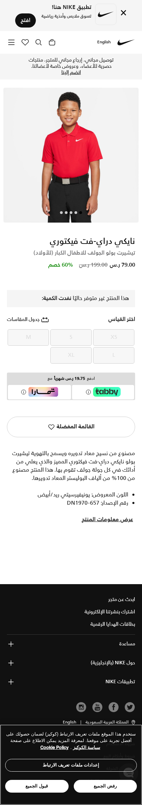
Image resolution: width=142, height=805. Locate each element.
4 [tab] (66, 212)
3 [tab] (71, 212)
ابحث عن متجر (121, 600)
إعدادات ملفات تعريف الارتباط (71, 765)
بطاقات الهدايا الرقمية (112, 624)
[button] (110, 722)
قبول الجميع (37, 786)
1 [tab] (80, 212)
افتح (25, 20)
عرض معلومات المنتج (107, 520)
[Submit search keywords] (38, 42)
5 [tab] (61, 212)
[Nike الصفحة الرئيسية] (126, 42)
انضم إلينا (71, 72)
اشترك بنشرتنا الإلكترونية (109, 612)
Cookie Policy (54, 747)
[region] (71, 764)
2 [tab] (75, 212)
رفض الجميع (105, 786)
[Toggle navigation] (11, 42)
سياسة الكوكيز (86, 747)
